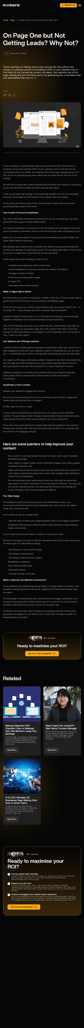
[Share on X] (14, 95)
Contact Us (8, 987)
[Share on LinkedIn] (5, 95)
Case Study (8, 979)
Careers (7, 982)
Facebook (7, 1007)
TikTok (6, 1013)
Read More (11, 750)
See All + (47, 990)
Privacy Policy (48, 1004)
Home (5, 20)
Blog (12, 20)
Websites (47, 987)
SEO (45, 979)
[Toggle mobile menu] (79, 5)
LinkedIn (7, 1010)
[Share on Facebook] (9, 95)
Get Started (8, 985)
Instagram (8, 1005)
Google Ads (48, 982)
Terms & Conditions (50, 1007)
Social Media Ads (50, 985)
